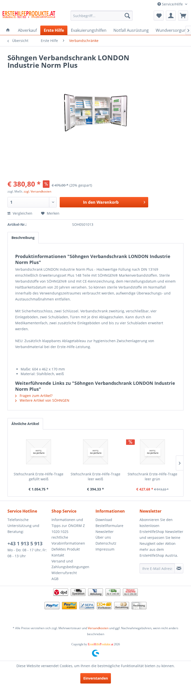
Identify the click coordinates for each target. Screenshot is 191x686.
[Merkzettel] (159, 16)
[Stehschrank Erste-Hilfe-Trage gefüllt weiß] (39, 451)
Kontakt (57, 555)
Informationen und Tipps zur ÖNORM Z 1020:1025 (68, 525)
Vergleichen (22, 213)
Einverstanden (95, 678)
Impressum (105, 549)
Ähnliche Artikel (25, 423)
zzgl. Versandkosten (37, 191)
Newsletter (105, 531)
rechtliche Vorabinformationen (68, 540)
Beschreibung (23, 237)
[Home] (7, 30)
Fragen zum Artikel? (35, 395)
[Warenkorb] (183, 16)
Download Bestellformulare (109, 522)
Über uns (103, 537)
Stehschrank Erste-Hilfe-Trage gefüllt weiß (38, 476)
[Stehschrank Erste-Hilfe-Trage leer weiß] (96, 451)
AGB (54, 578)
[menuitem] (102, 16)
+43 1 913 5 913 (25, 543)
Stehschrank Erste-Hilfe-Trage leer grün (152, 476)
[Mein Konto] (171, 16)
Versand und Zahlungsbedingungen (70, 564)
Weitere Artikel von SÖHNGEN (44, 400)
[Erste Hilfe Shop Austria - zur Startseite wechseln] (28, 17)
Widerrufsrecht (64, 572)
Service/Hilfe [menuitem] (172, 4)
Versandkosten (98, 628)
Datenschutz (106, 543)
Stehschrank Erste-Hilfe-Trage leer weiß (95, 476)
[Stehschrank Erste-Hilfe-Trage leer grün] (152, 451)
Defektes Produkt (65, 549)
